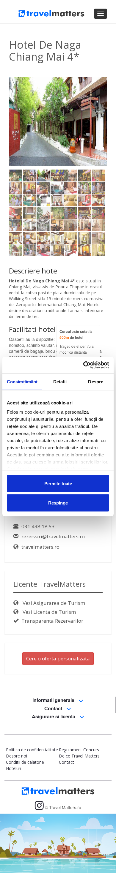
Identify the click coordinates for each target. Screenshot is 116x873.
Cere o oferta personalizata (58, 658)
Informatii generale (54, 700)
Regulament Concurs (79, 749)
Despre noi (16, 756)
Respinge (58, 502)
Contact (53, 708)
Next (99, 135)
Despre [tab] (95, 381)
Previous (18, 135)
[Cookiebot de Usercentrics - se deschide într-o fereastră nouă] (83, 365)
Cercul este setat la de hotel (76, 334)
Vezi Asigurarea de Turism (53, 603)
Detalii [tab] (60, 381)
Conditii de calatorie (25, 762)
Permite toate (58, 483)
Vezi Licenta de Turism (48, 611)
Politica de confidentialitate (32, 749)
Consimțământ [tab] (22, 381)
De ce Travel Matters (79, 756)
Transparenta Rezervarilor (52, 620)
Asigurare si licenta (54, 716)
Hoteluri (13, 768)
